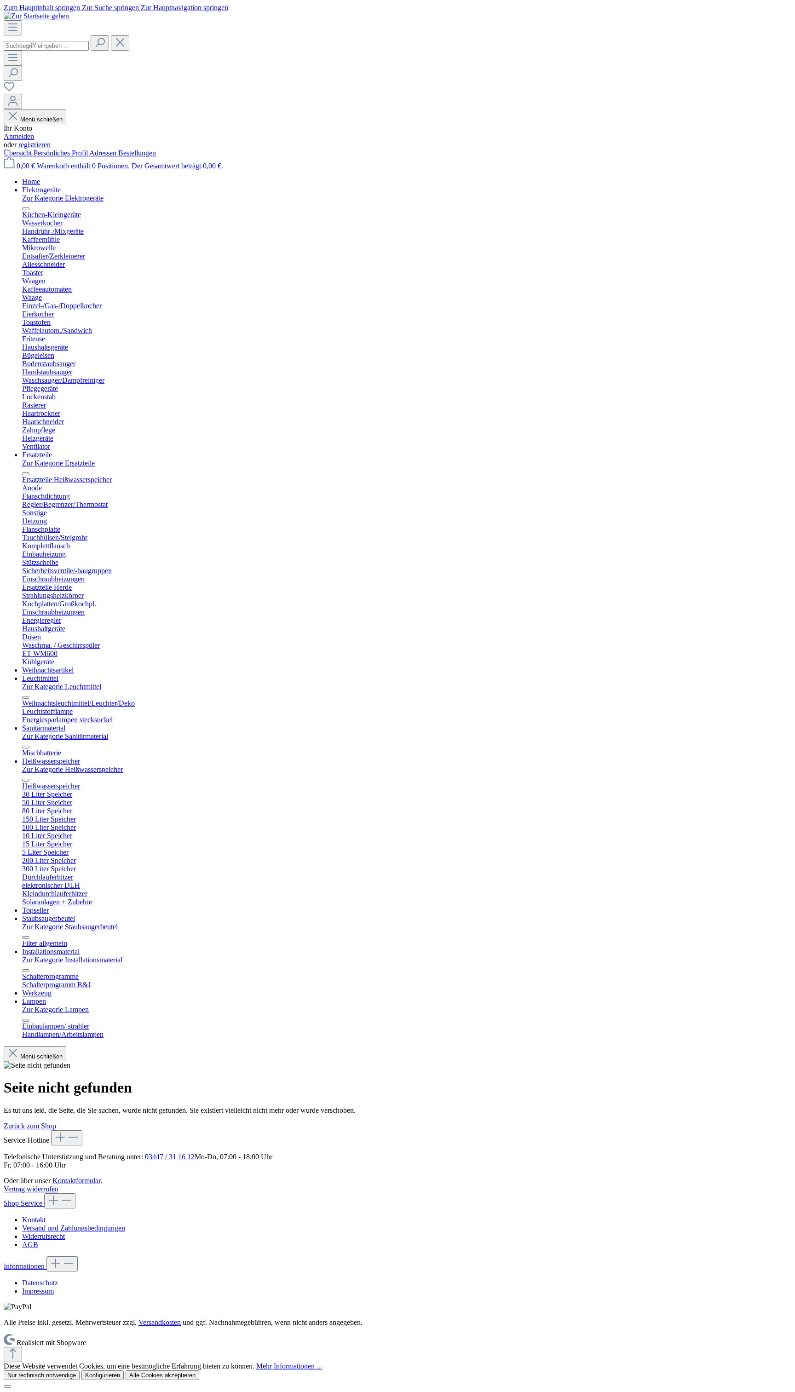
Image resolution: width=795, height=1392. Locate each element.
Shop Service (24, 1203)
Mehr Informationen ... (289, 1366)
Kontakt (34, 1220)
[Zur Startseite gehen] (36, 16)
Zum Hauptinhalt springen (43, 8)
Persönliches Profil (61, 153)
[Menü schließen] (25, 208)
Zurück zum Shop (30, 1126)
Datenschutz (40, 1283)
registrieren (34, 145)
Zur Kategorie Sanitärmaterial (65, 736)
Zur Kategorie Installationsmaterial (72, 960)
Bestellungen (137, 153)
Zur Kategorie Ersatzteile (58, 463)
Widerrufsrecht (43, 1236)
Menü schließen (41, 119)
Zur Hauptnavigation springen (184, 8)
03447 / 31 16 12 (170, 1157)
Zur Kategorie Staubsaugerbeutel (70, 927)
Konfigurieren (102, 1375)
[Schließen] (7, 1386)
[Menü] (13, 27)
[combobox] (46, 46)
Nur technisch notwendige (41, 1375)
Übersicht (19, 153)
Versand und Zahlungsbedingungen (73, 1228)
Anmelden (19, 136)
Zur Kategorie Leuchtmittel (61, 686)
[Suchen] (100, 43)
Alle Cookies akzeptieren (162, 1375)
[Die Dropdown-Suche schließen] (120, 43)
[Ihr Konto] (13, 101)
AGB (30, 1244)
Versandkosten (159, 1322)
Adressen (103, 153)
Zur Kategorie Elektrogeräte (63, 198)
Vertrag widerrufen (31, 1189)
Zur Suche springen (111, 8)
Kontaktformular (76, 1181)
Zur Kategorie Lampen (55, 1009)
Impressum (38, 1291)
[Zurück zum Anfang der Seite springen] (13, 1354)
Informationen (25, 1266)
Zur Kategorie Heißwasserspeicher (72, 769)
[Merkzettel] (9, 89)
